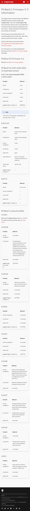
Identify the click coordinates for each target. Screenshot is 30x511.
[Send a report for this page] (28, 9)
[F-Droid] (5, 508)
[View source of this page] (25, 9)
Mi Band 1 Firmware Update (19, 51)
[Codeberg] (2, 508)
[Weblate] (8, 508)
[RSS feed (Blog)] (19, 508)
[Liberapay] (11, 508)
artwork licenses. (6, 499)
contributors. (12, 500)
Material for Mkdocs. (10, 505)
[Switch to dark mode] (24, 2)
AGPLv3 (3, 495)
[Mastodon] (16, 508)
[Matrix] (13, 508)
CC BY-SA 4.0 (21, 497)
